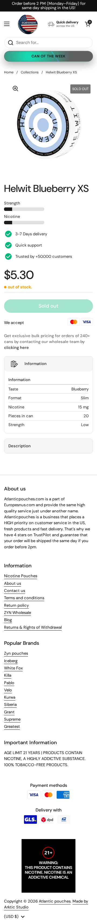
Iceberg (11, 661)
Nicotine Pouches (20, 576)
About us (12, 583)
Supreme (12, 719)
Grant (9, 712)
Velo (8, 690)
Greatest (12, 726)
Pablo (9, 682)
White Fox (13, 668)
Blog (8, 620)
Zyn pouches (16, 653)
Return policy (16, 605)
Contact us (14, 590)
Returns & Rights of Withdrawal (33, 627)
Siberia (10, 704)
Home (8, 72)
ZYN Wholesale (17, 612)
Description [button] (19, 446)
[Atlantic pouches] (27, 24)
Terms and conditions (24, 598)
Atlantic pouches (55, 901)
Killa (7, 675)
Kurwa (9, 697)
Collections (30, 72)
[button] (87, 24)
